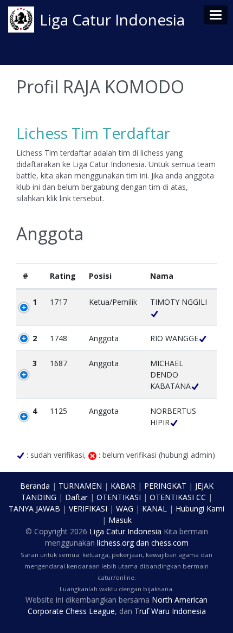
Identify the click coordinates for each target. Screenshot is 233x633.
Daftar (76, 497)
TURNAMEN (80, 486)
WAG (124, 508)
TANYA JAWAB (34, 508)
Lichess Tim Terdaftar (93, 133)
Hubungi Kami (200, 508)
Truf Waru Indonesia (170, 611)
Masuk (120, 520)
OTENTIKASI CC (178, 497)
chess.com (170, 543)
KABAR (123, 486)
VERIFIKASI (88, 508)
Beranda (35, 486)
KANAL (154, 508)
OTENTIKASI (118, 497)
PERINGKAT (165, 486)
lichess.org (115, 543)
